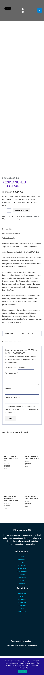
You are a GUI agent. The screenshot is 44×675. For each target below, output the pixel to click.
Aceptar (23, 671)
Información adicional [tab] (11, 233)
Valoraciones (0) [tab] (8, 238)
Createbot (22, 569)
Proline (22, 575)
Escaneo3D (22, 599)
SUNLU (16, 178)
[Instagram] (23, 12)
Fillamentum (22, 572)
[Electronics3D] (11, 10)
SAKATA (22, 584)
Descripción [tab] (7, 229)
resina (17, 219)
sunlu (24, 219)
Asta (22, 563)
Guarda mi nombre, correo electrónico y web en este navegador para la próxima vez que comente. (21, 409)
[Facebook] (23, 9)
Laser (22, 608)
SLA (10, 178)
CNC (22, 596)
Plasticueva (22, 578)
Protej (22, 581)
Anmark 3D (22, 560)
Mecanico (22, 611)
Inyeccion (22, 605)
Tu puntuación (11, 368)
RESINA (5, 178)
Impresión (22, 593)
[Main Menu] (39, 10)
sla (21, 219)
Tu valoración (11, 373)
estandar (12, 219)
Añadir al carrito (21, 210)
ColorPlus (22, 566)
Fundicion (22, 602)
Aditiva (22, 557)
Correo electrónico (12, 397)
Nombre (8, 388)
